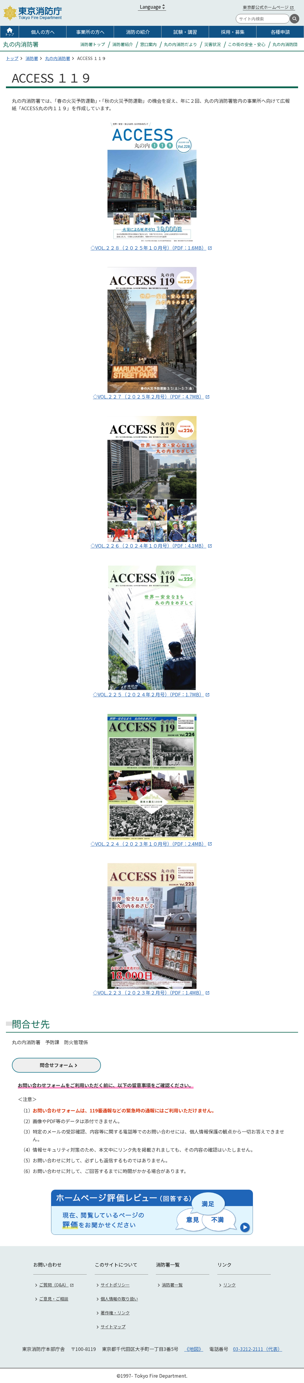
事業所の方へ (90, 31)
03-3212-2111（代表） (257, 1348)
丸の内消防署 (57, 58)
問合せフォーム (56, 1065)
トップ (9, 34)
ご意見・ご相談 (53, 1299)
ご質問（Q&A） (54, 1285)
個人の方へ (43, 31)
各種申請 (280, 31)
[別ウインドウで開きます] (152, 1212)
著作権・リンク (115, 1313)
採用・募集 (233, 31)
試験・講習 (185, 31)
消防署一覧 (172, 1285)
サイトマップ (113, 1327)
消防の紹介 (138, 31)
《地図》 (193, 1348)
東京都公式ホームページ (266, 7)
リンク (229, 1285)
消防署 (32, 58)
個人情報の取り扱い (119, 1299)
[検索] (294, 18)
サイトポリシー (115, 1285)
